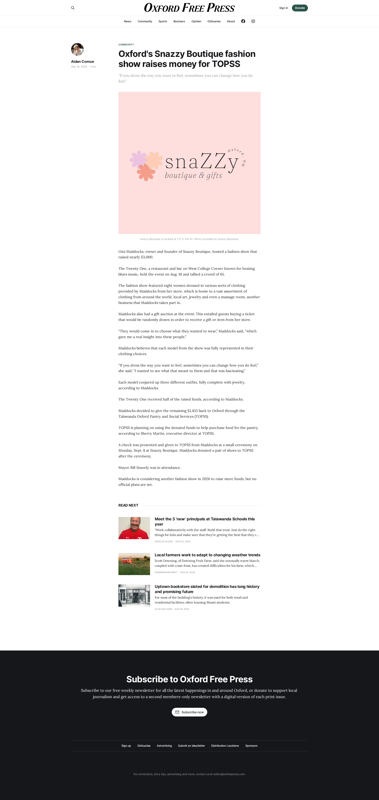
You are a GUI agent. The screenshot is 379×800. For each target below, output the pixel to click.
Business (179, 21)
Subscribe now (193, 712)
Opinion (196, 21)
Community (145, 21)
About (231, 21)
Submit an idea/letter (191, 745)
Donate (300, 7)
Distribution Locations (225, 745)
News (127, 21)
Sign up (126, 745)
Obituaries (214, 21)
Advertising (164, 745)
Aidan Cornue (82, 61)
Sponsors (251, 745)
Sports (163, 21)
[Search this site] (73, 8)
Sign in (283, 7)
